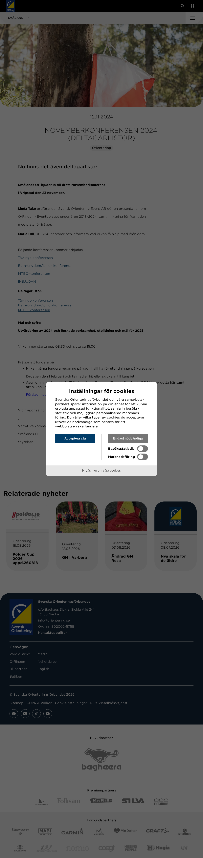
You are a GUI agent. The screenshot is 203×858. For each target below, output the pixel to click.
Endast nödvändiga (128, 438)
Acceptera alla (75, 438)
